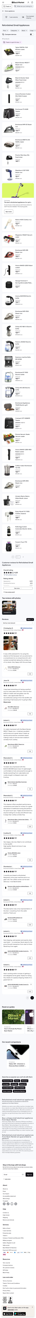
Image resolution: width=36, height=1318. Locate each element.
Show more (7, 702)
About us (5, 1189)
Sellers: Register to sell (9, 1243)
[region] (18, 608)
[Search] (15, 6)
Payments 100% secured (10, 1250)
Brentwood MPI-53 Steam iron (15, 917)
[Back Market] (18, 2)
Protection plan (7, 1233)
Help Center (6, 1215)
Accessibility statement (9, 1196)
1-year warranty (7, 1230)
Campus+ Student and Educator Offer (13, 1238)
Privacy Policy (6, 1290)
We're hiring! (6, 1198)
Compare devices (8, 1265)
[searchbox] (25, 6)
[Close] (32, 1307)
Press (4, 1191)
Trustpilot (5, 1201)
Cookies (5, 1285)
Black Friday (6, 1272)
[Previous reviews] (27, 998)
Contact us (6, 1212)
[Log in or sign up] (28, 2)
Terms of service (7, 1281)
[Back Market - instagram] (4, 1203)
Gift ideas (5, 1270)
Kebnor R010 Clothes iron (14, 667)
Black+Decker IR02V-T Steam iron (16, 744)
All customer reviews (8, 1267)
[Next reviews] (32, 998)
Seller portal (6, 1245)
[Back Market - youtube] (11, 1203)
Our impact (6, 1193)
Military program (7, 1240)
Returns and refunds (8, 1220)
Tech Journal (6, 1263)
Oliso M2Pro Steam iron (13, 706)
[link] (8, 212)
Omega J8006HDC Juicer (14, 853)
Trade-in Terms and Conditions (11, 1283)
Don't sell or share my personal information (14, 1288)
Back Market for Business (10, 1247)
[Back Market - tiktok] (8, 1203)
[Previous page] (13, 557)
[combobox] (5, 30)
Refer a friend (6, 1228)
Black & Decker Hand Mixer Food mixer (17, 782)
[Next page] (23, 557)
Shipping (5, 1217)
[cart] (32, 2)
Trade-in (5, 1235)
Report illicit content (8, 1293)
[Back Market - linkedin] (15, 1203)
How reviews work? (10, 592)
